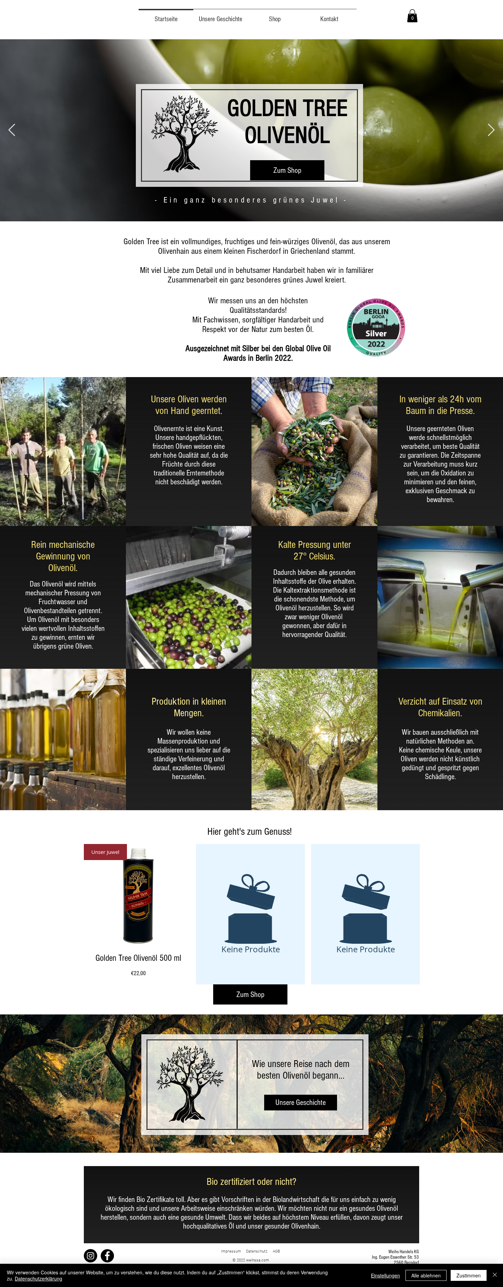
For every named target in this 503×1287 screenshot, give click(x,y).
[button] (412, 15)
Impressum (233, 1251)
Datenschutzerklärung (38, 1278)
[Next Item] (491, 130)
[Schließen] (495, 1275)
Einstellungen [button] (385, 1275)
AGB (276, 1251)
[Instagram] (90, 1255)
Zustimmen (468, 1275)
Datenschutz (257, 1251)
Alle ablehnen (426, 1275)
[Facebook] (107, 1255)
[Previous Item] (12, 130)
